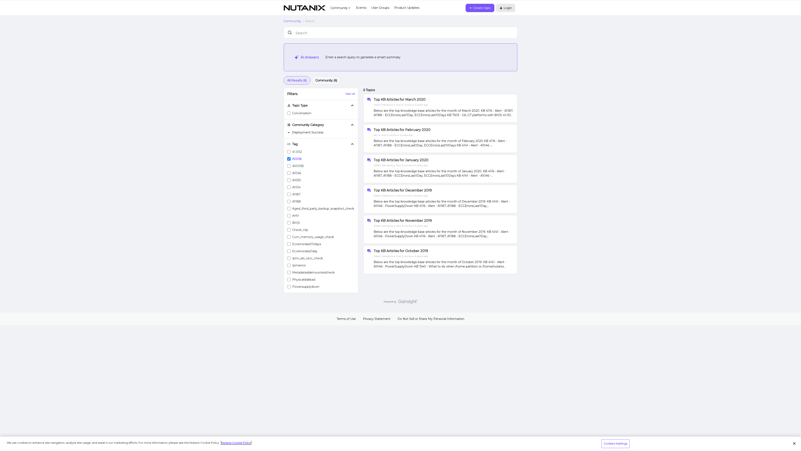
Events (361, 8)
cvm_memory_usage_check (313, 237)
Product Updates (406, 8)
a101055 (298, 166)
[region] (400, 444)
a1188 (296, 201)
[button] (480, 8)
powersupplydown (305, 287)
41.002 (297, 152)
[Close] (794, 443)
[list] (401, 104)
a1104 (296, 187)
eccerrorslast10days (306, 244)
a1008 (297, 159)
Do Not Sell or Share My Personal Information (431, 319)
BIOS (296, 223)
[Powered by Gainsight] (400, 303)
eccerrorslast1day (304, 251)
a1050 (296, 180)
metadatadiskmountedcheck (313, 272)
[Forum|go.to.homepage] (304, 8)
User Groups (380, 8)
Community (292, 21)
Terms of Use (346, 319)
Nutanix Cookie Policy (236, 442)
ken (376, 135)
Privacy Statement (376, 319)
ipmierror (299, 265)
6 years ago (421, 104)
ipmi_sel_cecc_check (307, 258)
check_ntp (300, 230)
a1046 (296, 173)
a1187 (296, 194)
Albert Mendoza (383, 104)
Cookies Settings (615, 443)
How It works (404, 104)
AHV (295, 216)
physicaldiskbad (303, 279)
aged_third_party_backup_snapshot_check (323, 208)
